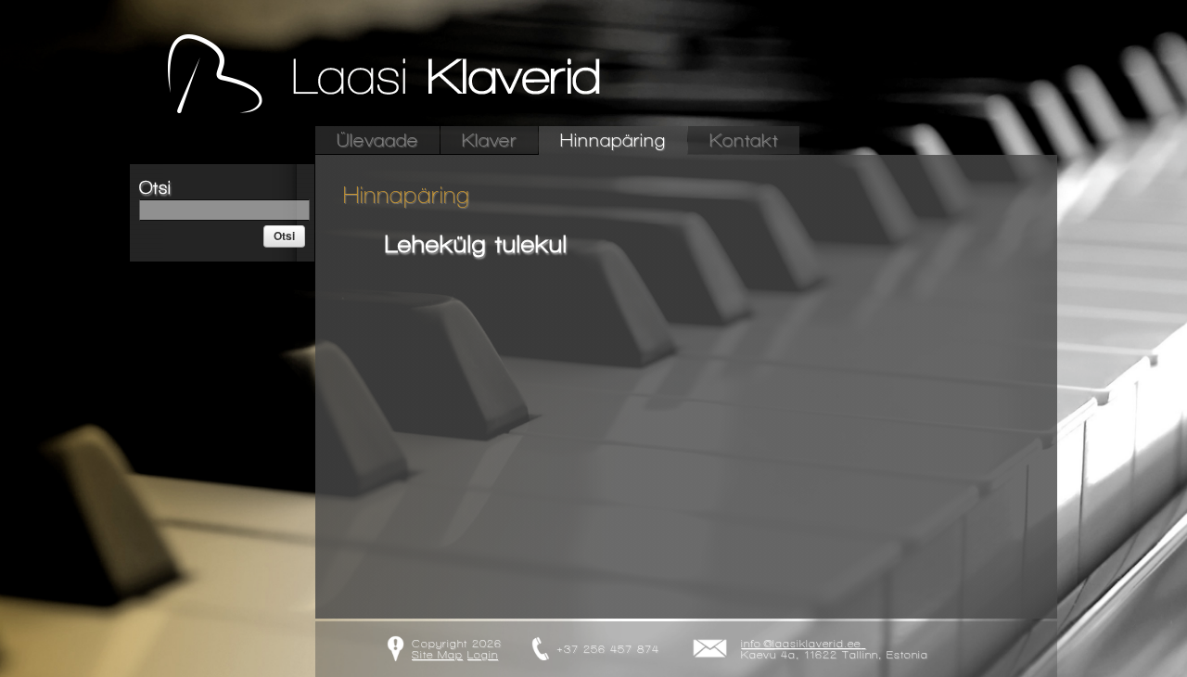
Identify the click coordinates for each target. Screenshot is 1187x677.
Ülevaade (377, 140)
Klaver (489, 140)
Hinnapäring (613, 140)
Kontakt (743, 140)
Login (482, 654)
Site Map (437, 654)
